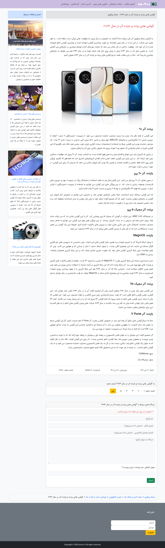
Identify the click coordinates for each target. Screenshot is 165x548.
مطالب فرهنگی (115, 4)
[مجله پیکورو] (147, 4)
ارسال (150, 480)
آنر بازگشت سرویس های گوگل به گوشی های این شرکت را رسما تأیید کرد (26, 180)
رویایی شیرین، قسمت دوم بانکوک (28, 49)
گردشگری (75, 4)
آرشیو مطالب (129, 4)
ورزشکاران (65, 4)
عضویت (150, 532)
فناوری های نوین (100, 4)
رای (113, 391)
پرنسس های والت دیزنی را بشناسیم (28, 114)
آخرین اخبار (86, 4)
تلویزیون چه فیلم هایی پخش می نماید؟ (26, 246)
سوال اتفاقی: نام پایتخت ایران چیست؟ (138, 467)
